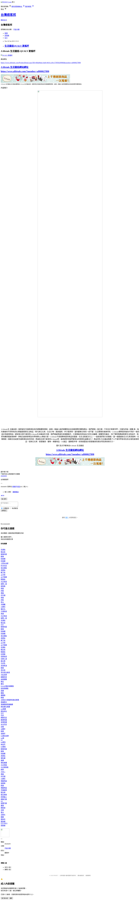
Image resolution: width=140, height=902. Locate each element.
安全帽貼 (4, 568)
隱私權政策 (81, 875)
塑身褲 (3, 821)
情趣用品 (4, 781)
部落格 (7, 35)
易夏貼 (3, 570)
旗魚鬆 (3, 586)
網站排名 (4, 711)
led (2, 740)
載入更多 (4, 499)
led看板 (3, 746)
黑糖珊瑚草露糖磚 (7, 704)
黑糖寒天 (4, 702)
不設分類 (16, 29)
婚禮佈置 (4, 720)
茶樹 (2, 810)
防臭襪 (3, 561)
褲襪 (2, 760)
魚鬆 (2, 588)
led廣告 (3, 742)
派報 (2, 727)
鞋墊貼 (3, 579)
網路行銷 (4, 799)
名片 (6, 38)
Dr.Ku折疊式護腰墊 (7, 686)
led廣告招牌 (5, 736)
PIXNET (56, 875)
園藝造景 (4, 677)
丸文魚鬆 (4, 765)
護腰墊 (3, 695)
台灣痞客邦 (8, 14)
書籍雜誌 (16, 492)
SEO (2, 713)
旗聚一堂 (4, 584)
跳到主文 (4, 20)
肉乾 (2, 600)
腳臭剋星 (4, 554)
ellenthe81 (4, 476)
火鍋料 (3, 607)
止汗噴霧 (4, 577)
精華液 (3, 808)
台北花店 (4, 724)
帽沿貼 (3, 552)
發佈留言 (4, 510)
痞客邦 (14, 486)
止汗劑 (3, 575)
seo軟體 (3, 709)
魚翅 (2, 613)
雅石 (2, 681)
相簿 (6, 33)
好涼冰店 (4, 565)
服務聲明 (88, 875)
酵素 (2, 668)
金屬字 (3, 733)
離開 (11, 898)
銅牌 (2, 731)
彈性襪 (3, 758)
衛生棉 (3, 792)
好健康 (3, 654)
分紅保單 (4, 675)
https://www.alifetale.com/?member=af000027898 (25, 71)
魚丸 (2, 602)
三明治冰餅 (4, 563)
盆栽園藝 (4, 679)
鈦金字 (3, 744)
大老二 (3, 772)
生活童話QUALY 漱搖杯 (17, 46)
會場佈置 (4, 722)
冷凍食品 (4, 611)
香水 (2, 812)
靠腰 (2, 691)
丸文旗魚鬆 (4, 767)
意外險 (3, 670)
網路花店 (4, 717)
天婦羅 (3, 604)
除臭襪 (3, 559)
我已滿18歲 (5, 898)
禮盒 (2, 593)
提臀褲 (3, 825)
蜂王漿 (3, 661)
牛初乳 (3, 663)
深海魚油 (4, 665)
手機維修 (4, 790)
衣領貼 (3, 549)
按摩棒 (3, 783)
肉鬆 (2, 591)
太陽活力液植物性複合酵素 (10, 700)
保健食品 (4, 656)
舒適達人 (4, 797)
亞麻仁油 (4, 659)
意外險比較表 (5, 672)
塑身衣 (3, 819)
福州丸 (3, 609)
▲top (2, 495)
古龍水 (3, 814)
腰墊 (2, 693)
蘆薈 (2, 805)
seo (2, 801)
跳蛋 (2, 785)
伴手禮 (3, 595)
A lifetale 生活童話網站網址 (14, 67)
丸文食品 (4, 581)
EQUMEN (4, 823)
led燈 (2, 738)
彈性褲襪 (4, 762)
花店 (2, 715)
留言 (18, 486)
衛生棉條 (4, 794)
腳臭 (2, 556)
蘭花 (2, 684)
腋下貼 (3, 572)
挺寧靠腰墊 (4, 688)
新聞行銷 (4, 803)
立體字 (3, 729)
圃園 (2, 817)
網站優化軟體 (5, 707)
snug (2, 624)
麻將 (2, 769)
